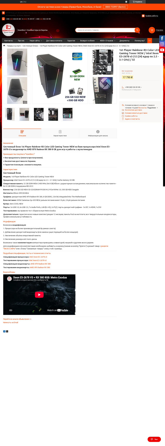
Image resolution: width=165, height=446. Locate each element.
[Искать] (137, 30)
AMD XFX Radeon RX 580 (41, 264)
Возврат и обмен (87, 41)
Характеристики (10, 169)
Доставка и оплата (54, 41)
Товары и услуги (14, 46)
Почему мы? (140, 41)
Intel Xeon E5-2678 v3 (38, 257)
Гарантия (71, 41)
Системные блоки (30, 46)
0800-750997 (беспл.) (115, 7)
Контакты (9, 41)
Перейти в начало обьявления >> (17, 319)
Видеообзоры (9, 272)
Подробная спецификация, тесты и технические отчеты (27, 253)
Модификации (9, 221)
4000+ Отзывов (106, 41)
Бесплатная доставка (133, 110)
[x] (7, 332)
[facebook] (4, 332)
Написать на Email (10, 322)
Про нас (21, 41)
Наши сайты (35, 41)
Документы (124, 41)
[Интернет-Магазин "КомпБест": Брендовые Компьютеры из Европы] (8, 29)
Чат (156, 439)
